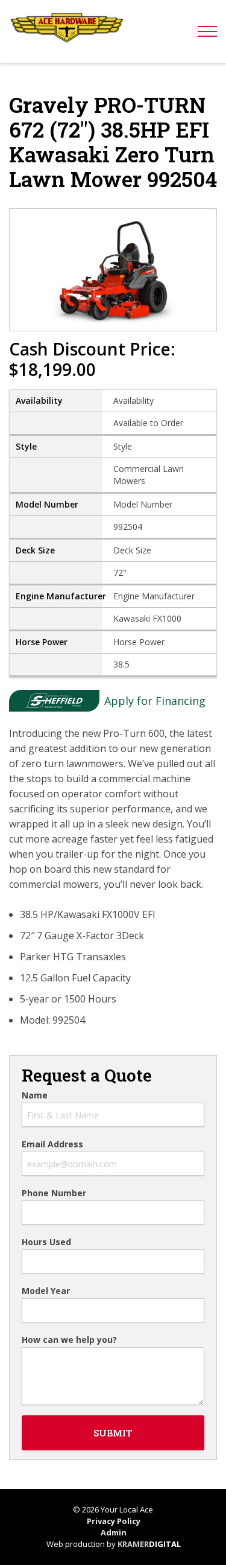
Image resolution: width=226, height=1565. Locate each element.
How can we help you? (69, 1339)
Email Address (52, 1144)
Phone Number (54, 1193)
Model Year (46, 1291)
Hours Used (46, 1242)
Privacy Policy (113, 1521)
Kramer (149, 1543)
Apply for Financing (155, 700)
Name (35, 1095)
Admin (114, 1532)
